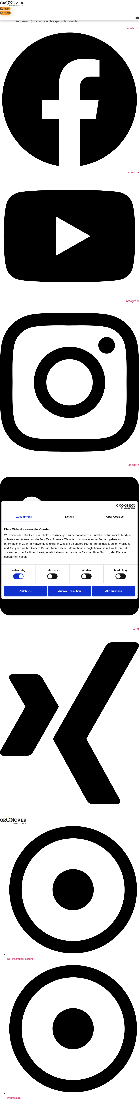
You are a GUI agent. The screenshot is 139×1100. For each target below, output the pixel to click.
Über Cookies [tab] (115, 516)
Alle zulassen (113, 591)
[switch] (52, 576)
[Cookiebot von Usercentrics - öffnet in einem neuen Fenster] (119, 506)
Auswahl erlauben (69, 591)
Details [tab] (69, 516)
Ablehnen (25, 591)
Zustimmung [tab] (24, 516)
